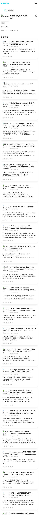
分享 (36, 16)
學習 (3, 23)
